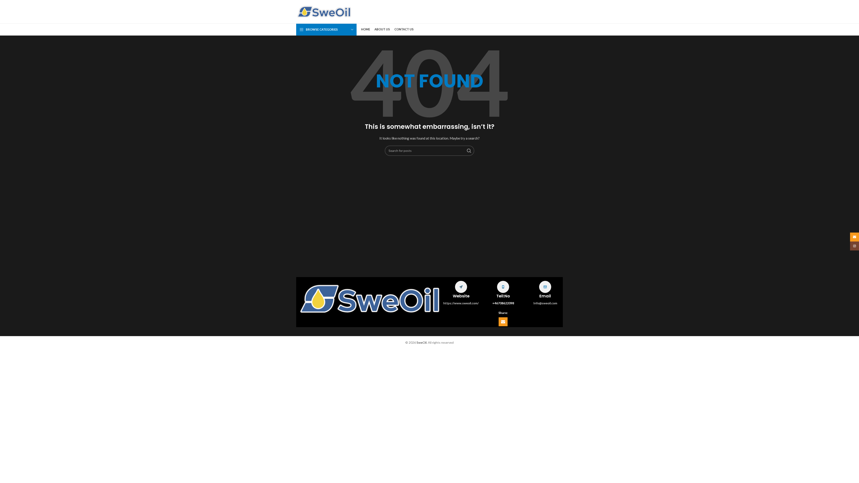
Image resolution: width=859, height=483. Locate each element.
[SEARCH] (469, 151)
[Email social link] (503, 321)
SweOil (422, 342)
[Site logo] (324, 11)
